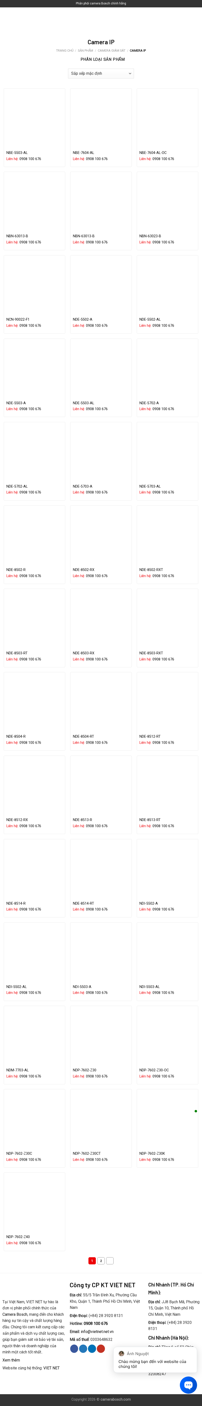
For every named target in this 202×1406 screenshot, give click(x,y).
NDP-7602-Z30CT (87, 1154)
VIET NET (51, 1368)
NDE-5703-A (82, 486)
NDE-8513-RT (150, 820)
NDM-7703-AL (17, 1070)
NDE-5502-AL (150, 319)
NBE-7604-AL (83, 153)
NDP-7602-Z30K (152, 1154)
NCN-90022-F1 (18, 319)
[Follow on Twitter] (83, 1349)
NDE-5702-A (149, 403)
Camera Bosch (14, 1314)
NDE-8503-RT (17, 653)
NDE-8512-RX (17, 820)
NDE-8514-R (16, 903)
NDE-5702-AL (17, 486)
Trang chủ (64, 50)
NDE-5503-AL (83, 403)
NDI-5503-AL (149, 987)
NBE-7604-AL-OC (153, 153)
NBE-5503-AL (17, 153)
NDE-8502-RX (83, 570)
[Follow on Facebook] (74, 1349)
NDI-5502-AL (16, 987)
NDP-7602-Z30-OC (154, 1070)
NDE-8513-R (82, 820)
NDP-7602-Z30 (84, 1070)
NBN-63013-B (17, 236)
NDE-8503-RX (83, 653)
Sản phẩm (85, 50)
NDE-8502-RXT (151, 570)
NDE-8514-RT (83, 903)
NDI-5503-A (82, 987)
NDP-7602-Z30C (19, 1154)
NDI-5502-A (148, 903)
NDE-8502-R (16, 570)
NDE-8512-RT (150, 736)
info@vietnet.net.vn (97, 1331)
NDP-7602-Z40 (18, 1237)
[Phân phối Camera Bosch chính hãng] (101, 20)
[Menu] (7, 20)
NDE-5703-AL (150, 486)
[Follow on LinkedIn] (92, 1349)
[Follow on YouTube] (101, 1349)
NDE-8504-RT (83, 736)
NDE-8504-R (16, 736)
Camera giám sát (111, 50)
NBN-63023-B (150, 236)
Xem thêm (11, 1360)
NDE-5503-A (16, 403)
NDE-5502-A (82, 319)
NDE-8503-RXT (151, 653)
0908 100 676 (30, 159)
